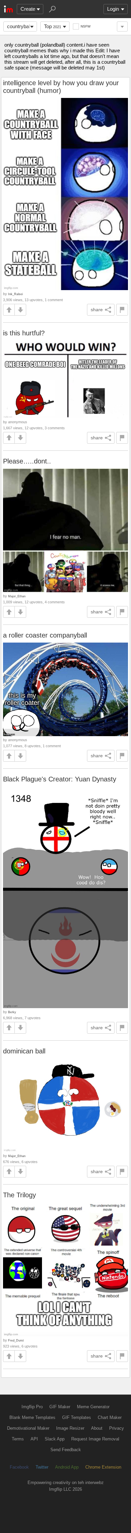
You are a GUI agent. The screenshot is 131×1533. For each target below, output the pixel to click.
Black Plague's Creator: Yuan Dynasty (59, 779)
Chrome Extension (103, 1467)
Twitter (42, 1467)
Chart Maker (110, 1417)
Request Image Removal (95, 1438)
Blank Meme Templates (32, 1417)
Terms (18, 1438)
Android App (67, 1467)
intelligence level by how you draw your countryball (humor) (61, 86)
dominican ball (24, 1051)
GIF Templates (76, 1417)
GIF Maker (59, 1406)
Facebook (19, 1467)
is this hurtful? (24, 333)
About (96, 1428)
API (34, 1438)
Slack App (54, 1438)
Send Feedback (65, 1449)
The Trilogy (19, 1195)
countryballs (20, 26)
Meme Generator (93, 1406)
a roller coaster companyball (45, 635)
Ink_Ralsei (15, 294)
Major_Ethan (17, 596)
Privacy (116, 1428)
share (97, 309)
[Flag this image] (122, 310)
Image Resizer (70, 1428)
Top (52, 26)
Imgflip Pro (32, 1406)
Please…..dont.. (27, 461)
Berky (12, 1012)
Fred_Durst (16, 1340)
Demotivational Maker (28, 1428)
